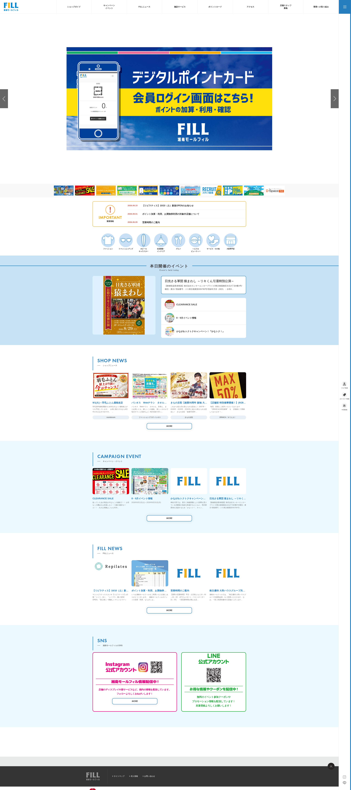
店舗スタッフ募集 (285, 6)
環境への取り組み (321, 7)
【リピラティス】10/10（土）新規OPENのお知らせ (168, 205)
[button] (4, 98)
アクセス (250, 7)
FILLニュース (144, 7)
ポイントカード (215, 7)
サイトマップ (119, 776)
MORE (169, 426)
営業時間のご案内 (151, 222)
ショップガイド (74, 7)
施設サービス (180, 7)
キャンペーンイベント (109, 6)
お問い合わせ (149, 776)
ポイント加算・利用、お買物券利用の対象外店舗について (170, 214)
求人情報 (134, 776)
